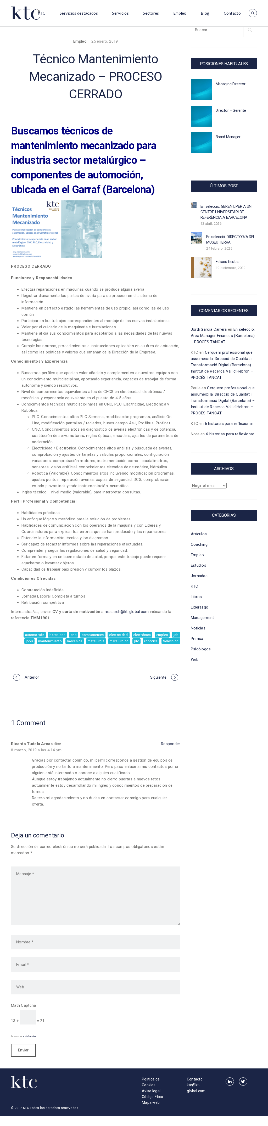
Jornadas (199, 575)
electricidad (118, 635)
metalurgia (96, 641)
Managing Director (230, 84)
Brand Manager (228, 136)
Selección (171, 641)
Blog (205, 13)
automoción (34, 635)
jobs (29, 641)
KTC (42, 13)
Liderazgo (200, 607)
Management (202, 617)
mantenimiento (50, 641)
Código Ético (152, 1097)
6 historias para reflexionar (229, 423)
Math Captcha (23, 1005)
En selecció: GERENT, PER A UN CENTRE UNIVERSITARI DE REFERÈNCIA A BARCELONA (226, 212)
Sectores (151, 13)
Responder (170, 743)
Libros (196, 596)
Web (195, 659)
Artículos (199, 534)
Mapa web (151, 1102)
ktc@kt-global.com (196, 1088)
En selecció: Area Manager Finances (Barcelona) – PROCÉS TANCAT (223, 335)
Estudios (198, 565)
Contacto (232, 13)
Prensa (197, 638)
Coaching (199, 544)
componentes (93, 635)
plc (136, 641)
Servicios (120, 13)
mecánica (74, 641)
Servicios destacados (79, 13)
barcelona (57, 635)
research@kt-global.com (127, 611)
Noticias (198, 628)
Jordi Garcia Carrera (209, 329)
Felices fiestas (228, 261)
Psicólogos (201, 649)
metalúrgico (119, 641)
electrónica (142, 635)
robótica (151, 641)
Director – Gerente (231, 110)
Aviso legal (151, 1091)
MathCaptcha (29, 1036)
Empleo (180, 13)
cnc (73, 635)
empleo (162, 635)
